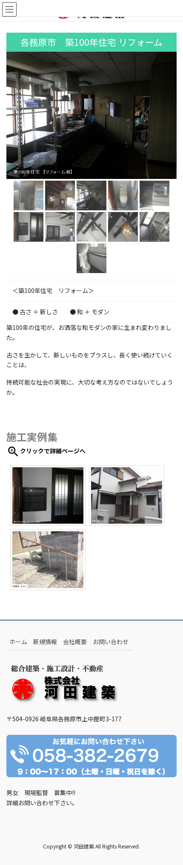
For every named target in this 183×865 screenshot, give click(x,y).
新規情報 (45, 641)
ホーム (18, 641)
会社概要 (75, 641)
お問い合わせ (111, 641)
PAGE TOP (169, 831)
